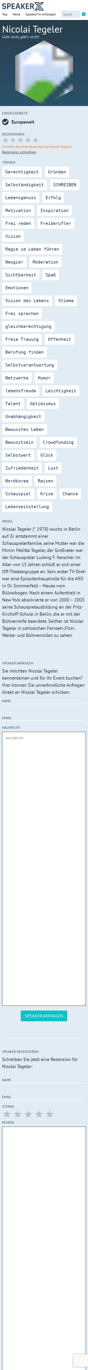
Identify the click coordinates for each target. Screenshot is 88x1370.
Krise (46, 493)
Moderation (45, 262)
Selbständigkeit (24, 184)
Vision (13, 236)
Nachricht (11, 727)
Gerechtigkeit (22, 171)
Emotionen (16, 287)
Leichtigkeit (60, 390)
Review (8, 1122)
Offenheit (59, 339)
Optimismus (43, 403)
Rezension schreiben (19, 152)
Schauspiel (18, 493)
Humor (44, 377)
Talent (13, 403)
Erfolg (53, 197)
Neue (16, 14)
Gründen (57, 171)
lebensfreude (20, 390)
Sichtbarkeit (20, 274)
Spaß (50, 274)
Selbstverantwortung (29, 365)
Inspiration (54, 210)
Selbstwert (18, 455)
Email (7, 718)
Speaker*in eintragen (40, 14)
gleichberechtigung (28, 326)
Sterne (8, 1106)
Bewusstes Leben (24, 429)
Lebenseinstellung (27, 506)
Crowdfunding (58, 442)
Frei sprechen (22, 313)
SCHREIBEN (64, 184)
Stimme (66, 300)
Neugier (14, 262)
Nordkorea (16, 480)
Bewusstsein (19, 442)
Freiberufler (55, 223)
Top (4, 14)
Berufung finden (24, 352)
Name (6, 701)
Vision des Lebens (27, 300)
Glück (46, 455)
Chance (70, 493)
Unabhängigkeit (23, 416)
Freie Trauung (22, 339)
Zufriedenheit (22, 468)
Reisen (45, 480)
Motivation (18, 210)
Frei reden (18, 223)
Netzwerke (16, 377)
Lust (53, 468)
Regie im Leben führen (32, 249)
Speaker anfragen (44, 1016)
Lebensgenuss (20, 197)
